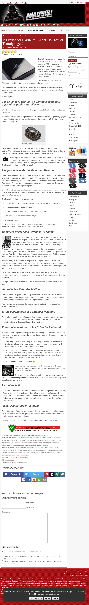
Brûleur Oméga (74, 123)
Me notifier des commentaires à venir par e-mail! (23, 551)
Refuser (47, 598)
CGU (65, 575)
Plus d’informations (36, 598)
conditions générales (7, 559)
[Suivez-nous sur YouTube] (82, 170)
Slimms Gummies (75, 214)
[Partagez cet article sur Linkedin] (29, 481)
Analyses (20, 30)
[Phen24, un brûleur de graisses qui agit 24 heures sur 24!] (77, 155)
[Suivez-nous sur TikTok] (72, 185)
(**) (41, 551)
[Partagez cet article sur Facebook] (13, 476)
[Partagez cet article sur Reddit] (34, 481)
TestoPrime (72, 135)
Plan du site (85, 575)
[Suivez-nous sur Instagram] (72, 170)
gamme (37, 110)
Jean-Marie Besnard (15, 435)
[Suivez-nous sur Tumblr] (82, 175)
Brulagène (72, 132)
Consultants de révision (41, 435)
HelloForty (72, 114)
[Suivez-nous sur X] (82, 165)
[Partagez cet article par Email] (44, 481)
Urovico (71, 220)
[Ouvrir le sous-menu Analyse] (30, 25)
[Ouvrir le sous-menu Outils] (54, 25)
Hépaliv (71, 105)
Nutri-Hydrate (73, 140)
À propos (73, 575)
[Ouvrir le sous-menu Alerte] (16, 25)
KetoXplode (73, 199)
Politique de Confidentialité (81, 574)
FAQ (69, 575)
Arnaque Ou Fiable (8, 30)
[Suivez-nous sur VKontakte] (82, 180)
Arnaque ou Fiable (15, 2)
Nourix (71, 217)
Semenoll (72, 129)
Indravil (71, 229)
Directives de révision (28, 435)
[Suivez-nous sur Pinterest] (72, 175)
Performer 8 (73, 102)
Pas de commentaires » (22, 457)
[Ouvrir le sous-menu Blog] (41, 25)
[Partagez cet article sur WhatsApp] (39, 481)
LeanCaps (72, 205)
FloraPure (72, 111)
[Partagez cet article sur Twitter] (34, 476)
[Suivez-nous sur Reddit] (72, 180)
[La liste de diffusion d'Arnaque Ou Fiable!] (77, 47)
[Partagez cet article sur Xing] (57, 476)
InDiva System (74, 211)
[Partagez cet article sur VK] (62, 476)
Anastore (72, 120)
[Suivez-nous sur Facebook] (72, 165)
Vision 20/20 (73, 138)
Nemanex (72, 208)
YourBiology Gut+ (75, 117)
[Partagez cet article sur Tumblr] (52, 476)
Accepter (55, 598)
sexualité (11, 460)
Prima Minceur (74, 197)
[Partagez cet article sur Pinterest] (46, 476)
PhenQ (71, 100)
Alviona (71, 226)
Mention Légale (68, 574)
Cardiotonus (73, 223)
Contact (79, 575)
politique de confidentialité (50, 556)
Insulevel (72, 202)
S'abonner (72, 61)
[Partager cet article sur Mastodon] (23, 481)
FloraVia (72, 108)
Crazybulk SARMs (75, 126)
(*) (21, 546)
